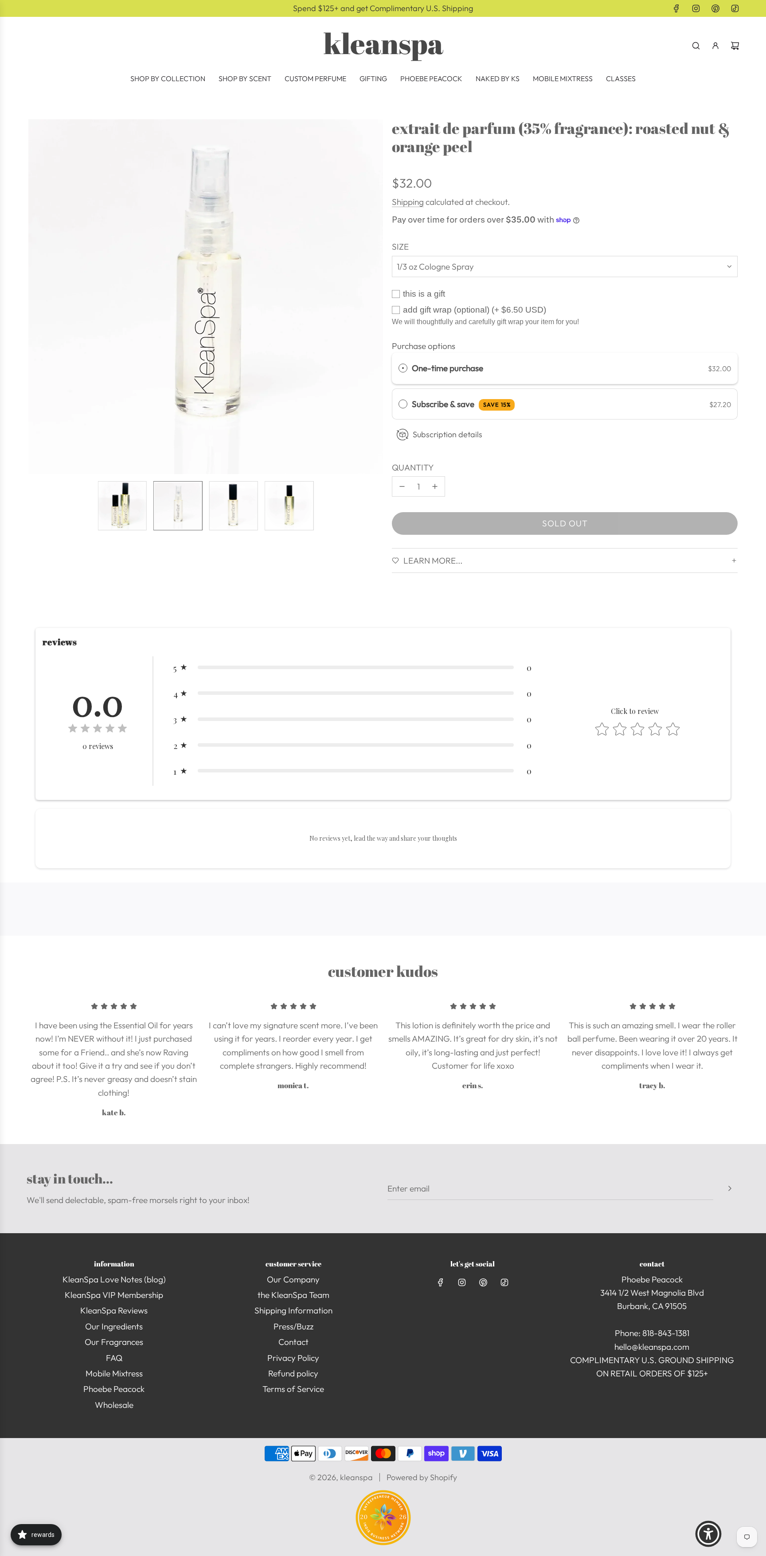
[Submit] (729, 1188)
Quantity (413, 467)
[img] (97, 729)
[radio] (403, 368)
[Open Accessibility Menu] (708, 1534)
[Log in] (715, 45)
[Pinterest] (715, 8)
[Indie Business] (383, 1542)
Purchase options (423, 346)
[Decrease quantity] (402, 486)
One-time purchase (447, 368)
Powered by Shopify (422, 1477)
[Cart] (735, 45)
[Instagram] (696, 8)
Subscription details (447, 434)
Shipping (408, 201)
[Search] (696, 45)
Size (400, 246)
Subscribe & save (461, 404)
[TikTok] (735, 8)
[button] (35, 297)
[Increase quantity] (435, 486)
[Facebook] (676, 8)
